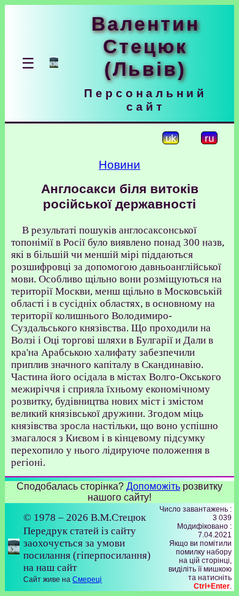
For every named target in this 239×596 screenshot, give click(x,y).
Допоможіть (153, 486)
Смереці (87, 579)
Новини (119, 164)
